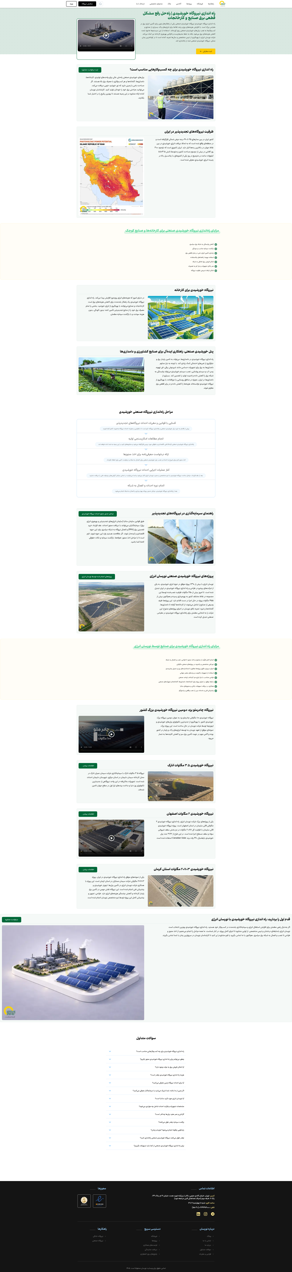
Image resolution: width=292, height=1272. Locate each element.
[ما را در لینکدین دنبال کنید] (198, 1214)
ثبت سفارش (205, 51)
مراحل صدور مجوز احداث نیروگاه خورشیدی (98, 513)
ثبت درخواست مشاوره (90, 70)
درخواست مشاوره (11, 919)
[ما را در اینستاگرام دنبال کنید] (205, 1214)
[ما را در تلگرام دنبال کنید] (212, 1214)
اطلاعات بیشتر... (88, 765)
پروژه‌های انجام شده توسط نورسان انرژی (97, 576)
